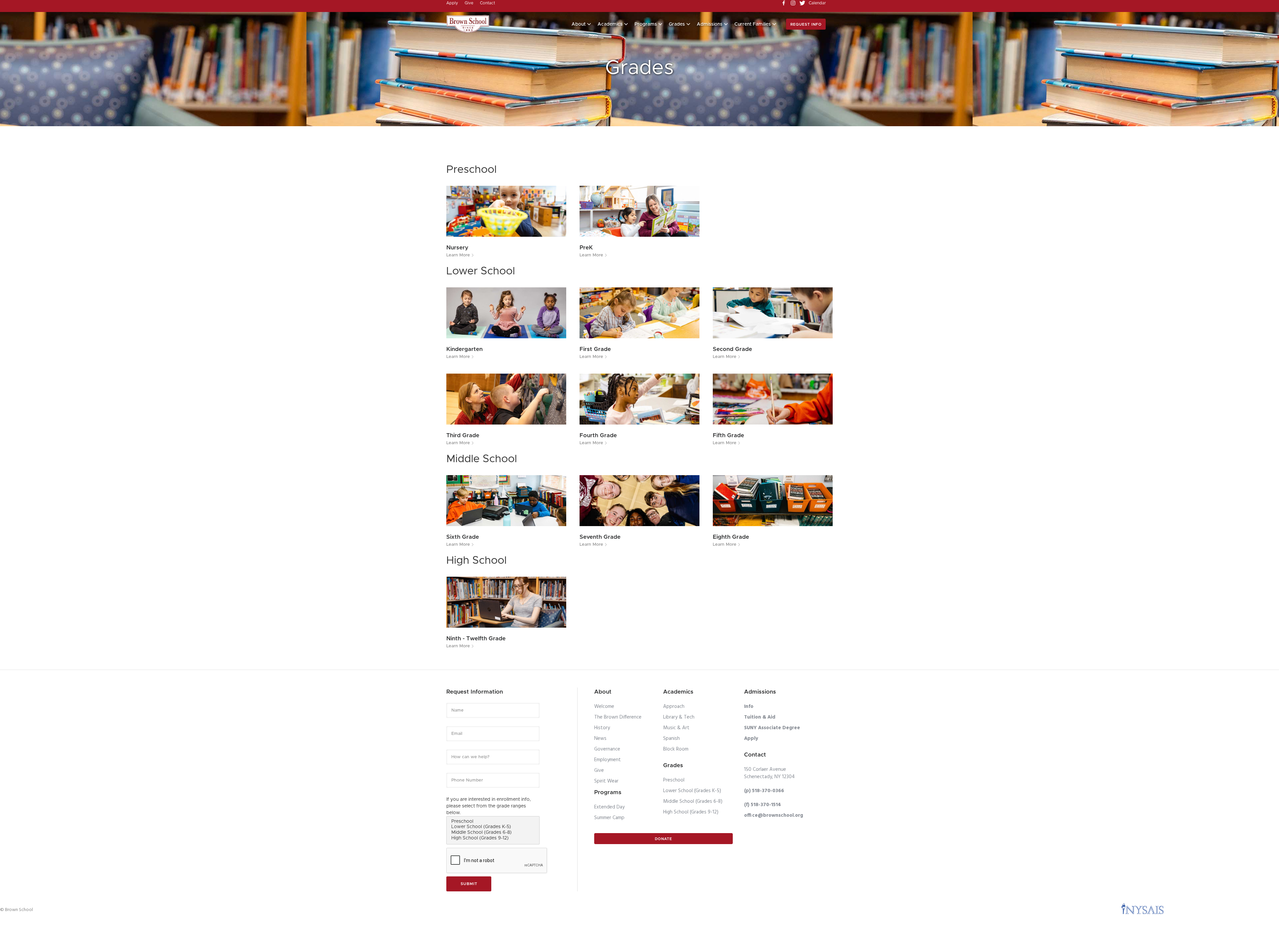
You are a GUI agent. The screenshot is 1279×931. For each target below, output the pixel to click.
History (602, 728)
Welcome (604, 706)
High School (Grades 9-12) (690, 812)
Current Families (752, 24)
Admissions (709, 24)
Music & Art (676, 728)
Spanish (671, 738)
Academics (610, 24)
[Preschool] (493, 822)
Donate (663, 839)
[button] (581, 24)
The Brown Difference (617, 717)
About (579, 24)
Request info (806, 24)
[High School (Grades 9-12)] (493, 838)
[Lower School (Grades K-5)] (493, 827)
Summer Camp (609, 817)
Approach (673, 706)
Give (599, 770)
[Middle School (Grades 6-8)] (493, 833)
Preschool (673, 780)
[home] (468, 24)
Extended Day (609, 807)
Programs (646, 24)
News (600, 738)
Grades (677, 24)
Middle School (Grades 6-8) (692, 801)
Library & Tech (678, 717)
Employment (607, 760)
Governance (607, 749)
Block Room (675, 749)
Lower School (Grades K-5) (692, 790)
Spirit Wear (606, 781)
